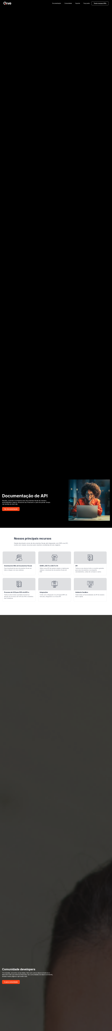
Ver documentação (11, 509)
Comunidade (68, 3)
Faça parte (86, 3)
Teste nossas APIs (100, 3)
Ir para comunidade (11, 982)
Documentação (56, 3)
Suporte (77, 3)
